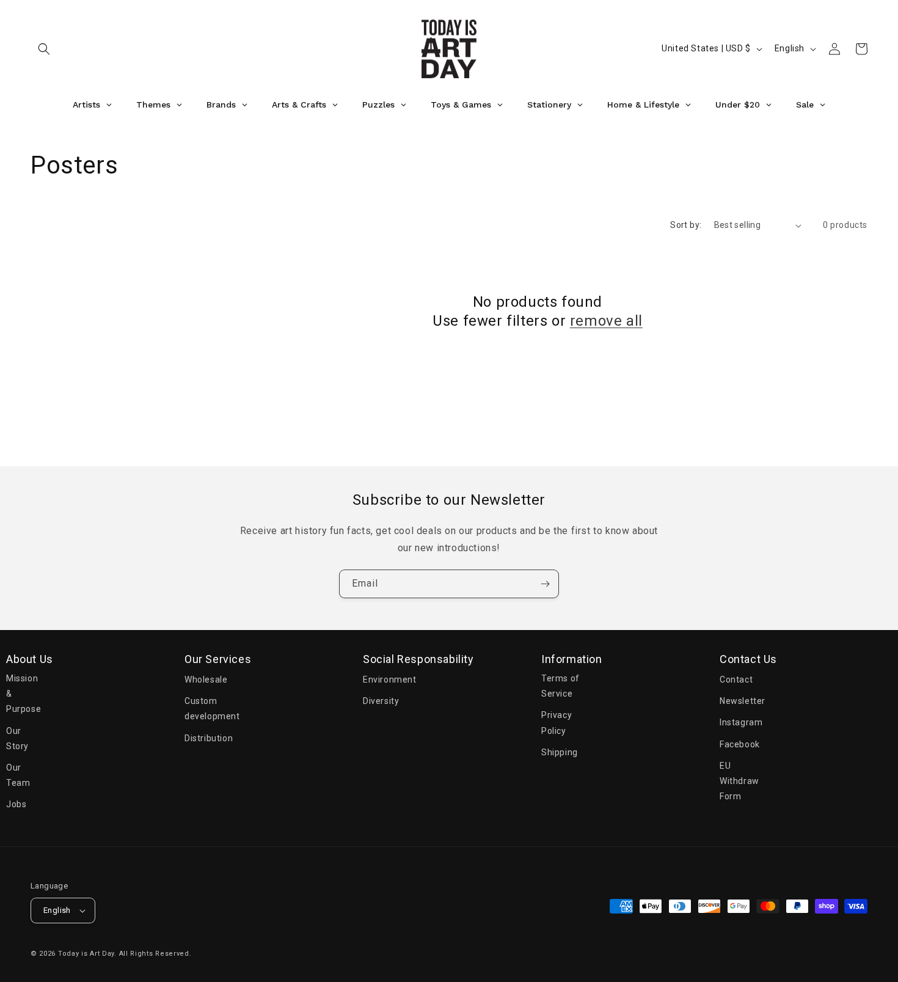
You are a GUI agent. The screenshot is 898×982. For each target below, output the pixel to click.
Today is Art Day (86, 954)
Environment (390, 679)
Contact (736, 679)
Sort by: (685, 225)
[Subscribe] (544, 584)
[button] (44, 48)
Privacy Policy (556, 723)
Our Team (18, 775)
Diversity (381, 701)
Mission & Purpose (23, 693)
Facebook (740, 744)
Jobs (16, 805)
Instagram (741, 723)
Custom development (212, 709)
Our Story (17, 738)
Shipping (559, 752)
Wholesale (205, 679)
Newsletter (742, 701)
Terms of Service (560, 685)
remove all (606, 320)
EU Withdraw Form (739, 781)
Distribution (208, 738)
